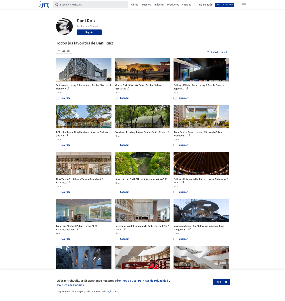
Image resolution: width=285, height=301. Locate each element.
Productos (173, 4)
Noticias (186, 4)
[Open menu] (243, 4)
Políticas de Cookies (70, 285)
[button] (64, 51)
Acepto (222, 282)
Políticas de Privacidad (153, 281)
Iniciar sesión (205, 4)
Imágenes (159, 4)
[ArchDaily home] (44, 4)
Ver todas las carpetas (218, 52)
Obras (134, 4)
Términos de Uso (126, 281)
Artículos (146, 4)
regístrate (111, 291)
